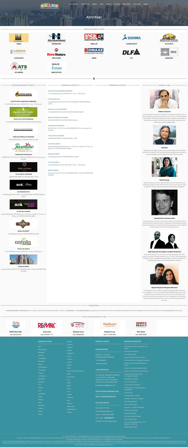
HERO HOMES (56, 58)
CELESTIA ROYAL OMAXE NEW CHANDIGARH (23, 101)
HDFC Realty (141, 332)
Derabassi (41, 382)
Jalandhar (41, 405)
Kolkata (69, 341)
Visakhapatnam (72, 409)
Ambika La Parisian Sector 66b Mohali (136, 371)
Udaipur (69, 394)
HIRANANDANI (56, 44)
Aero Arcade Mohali (130, 419)
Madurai (69, 350)
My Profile (117, 4)
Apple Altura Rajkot (130, 413)
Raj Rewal (164, 148)
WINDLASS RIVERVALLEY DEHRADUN (23, 137)
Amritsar (40, 355)
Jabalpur (41, 399)
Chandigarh (42, 370)
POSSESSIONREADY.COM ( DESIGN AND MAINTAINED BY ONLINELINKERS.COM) (101, 436)
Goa (39, 385)
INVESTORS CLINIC (15, 332)
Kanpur (40, 411)
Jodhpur (40, 408)
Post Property (127, 4)
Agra (39, 346)
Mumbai (69, 359)
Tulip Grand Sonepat (130, 404)
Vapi (68, 400)
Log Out (108, 4)
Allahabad (41, 352)
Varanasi (69, 403)
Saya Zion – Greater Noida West (134, 407)
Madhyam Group (78, 332)
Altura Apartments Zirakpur (132, 416)
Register (94, 4)
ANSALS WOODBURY (23, 231)
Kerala (40, 414)
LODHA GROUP (19, 58)
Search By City (85, 4)
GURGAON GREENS (23, 266)
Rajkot (69, 385)
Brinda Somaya (164, 180)
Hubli (39, 390)
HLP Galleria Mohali (130, 354)
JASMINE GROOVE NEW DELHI (23, 154)
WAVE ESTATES (56, 72)
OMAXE (94, 58)
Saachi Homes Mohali (131, 410)
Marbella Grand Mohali (131, 379)
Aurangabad (42, 358)
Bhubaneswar (42, 367)
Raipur (69, 382)
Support (146, 4)
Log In (101, 4)
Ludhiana (70, 347)
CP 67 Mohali (128, 392)
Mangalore (70, 353)
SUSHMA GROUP (131, 44)
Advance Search (73, 4)
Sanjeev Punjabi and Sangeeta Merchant (164, 287)
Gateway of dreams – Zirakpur (134, 398)
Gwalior (40, 387)
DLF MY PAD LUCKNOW (23, 211)
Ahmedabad (42, 349)
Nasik (68, 368)
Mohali (69, 356)
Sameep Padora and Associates (164, 218)
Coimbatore (42, 376)
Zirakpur (69, 412)
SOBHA (19, 44)
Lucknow (70, 344)
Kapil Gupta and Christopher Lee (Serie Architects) (164, 252)
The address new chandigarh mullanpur (137, 360)
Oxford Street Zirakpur (131, 351)
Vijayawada (70, 406)
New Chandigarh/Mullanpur (75, 371)
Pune (68, 380)
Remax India (47, 332)
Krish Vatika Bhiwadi (130, 401)
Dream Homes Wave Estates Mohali (135, 368)
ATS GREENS (19, 72)
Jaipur (40, 402)
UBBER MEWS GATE (130, 427)
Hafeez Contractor (164, 111)
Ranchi (69, 388)
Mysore (69, 362)
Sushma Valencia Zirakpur (132, 385)
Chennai (40, 373)
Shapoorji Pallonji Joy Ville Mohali (134, 357)
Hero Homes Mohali (130, 382)
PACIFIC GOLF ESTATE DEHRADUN (23, 119)
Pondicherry (71, 377)
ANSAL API (94, 44)
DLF (131, 58)
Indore (40, 396)
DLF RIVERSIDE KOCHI (23, 192)
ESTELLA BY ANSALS (24, 249)
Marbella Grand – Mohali (131, 395)
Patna (69, 374)
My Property (137, 4)
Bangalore (41, 361)
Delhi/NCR (41, 379)
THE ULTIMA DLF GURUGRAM (23, 174)
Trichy (69, 391)
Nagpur (69, 365)
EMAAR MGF (169, 58)
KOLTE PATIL (169, 44)
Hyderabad (41, 393)
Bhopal (40, 364)
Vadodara (70, 397)
